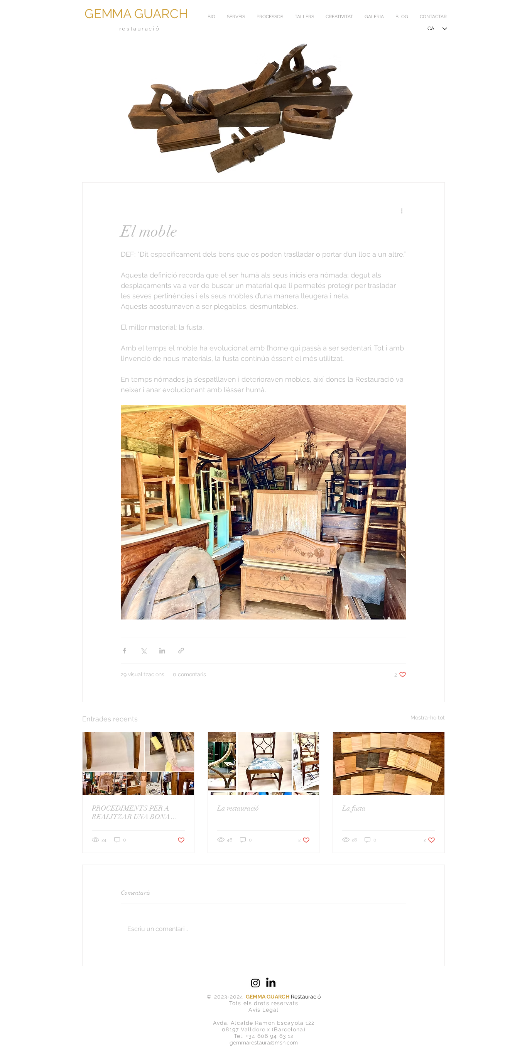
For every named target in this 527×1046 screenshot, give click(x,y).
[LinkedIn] (271, 983)
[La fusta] (388, 763)
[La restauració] (263, 763)
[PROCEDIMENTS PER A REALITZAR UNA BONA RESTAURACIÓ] (138, 763)
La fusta (354, 808)
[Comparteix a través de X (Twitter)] (143, 650)
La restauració (238, 808)
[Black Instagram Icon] (255, 983)
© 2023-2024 (226, 997)
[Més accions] (401, 210)
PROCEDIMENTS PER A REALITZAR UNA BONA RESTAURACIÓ (131, 812)
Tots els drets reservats (263, 1003)
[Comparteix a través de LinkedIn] (162, 650)
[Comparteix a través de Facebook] (124, 650)
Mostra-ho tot (427, 717)
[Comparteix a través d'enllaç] (181, 650)
